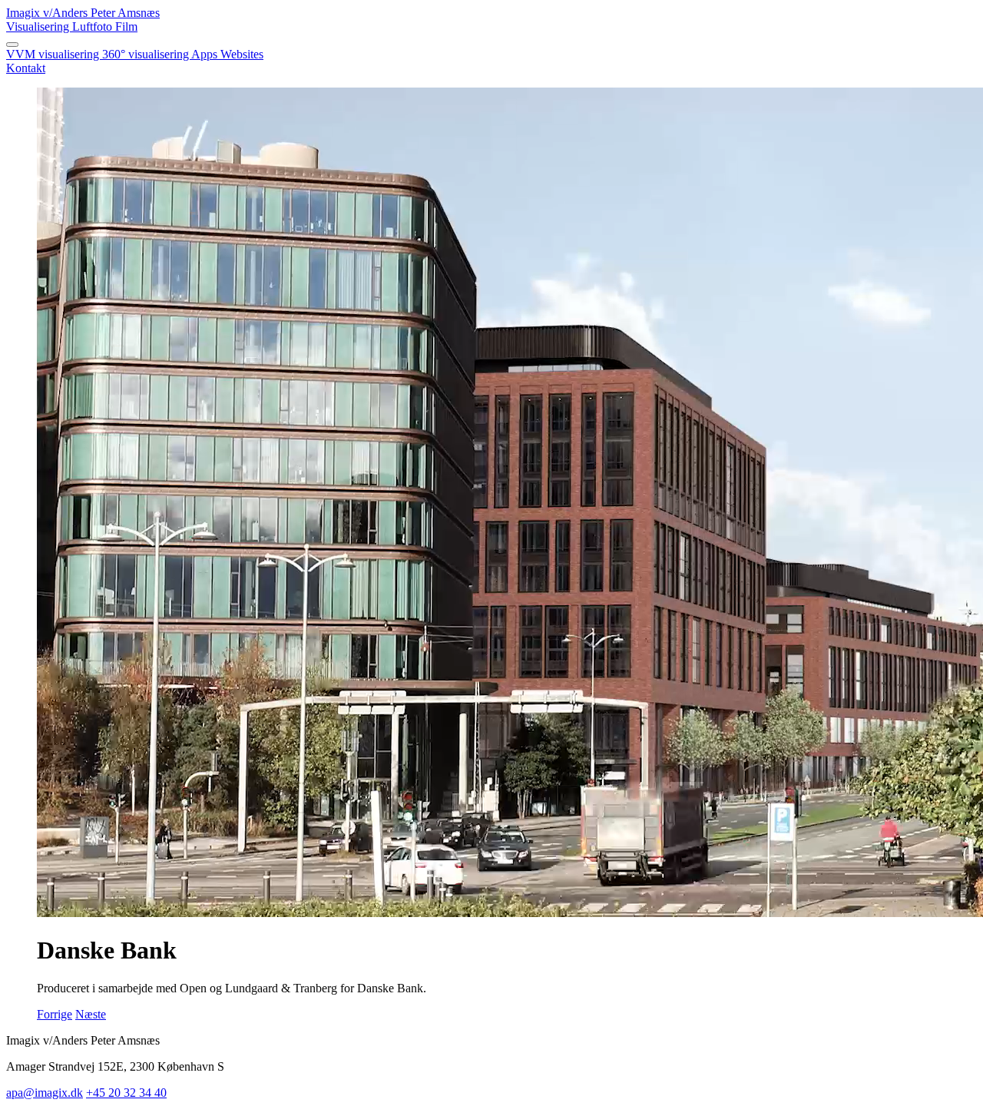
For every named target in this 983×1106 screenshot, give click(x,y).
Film (126, 26)
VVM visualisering (54, 54)
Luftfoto (93, 26)
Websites (241, 54)
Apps (205, 54)
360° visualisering (146, 54)
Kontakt (25, 68)
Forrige (54, 1014)
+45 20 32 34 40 (126, 1092)
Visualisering (39, 26)
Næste (90, 1014)
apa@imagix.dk (44, 1092)
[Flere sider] (12, 44)
